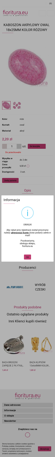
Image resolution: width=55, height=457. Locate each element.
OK (27, 257)
